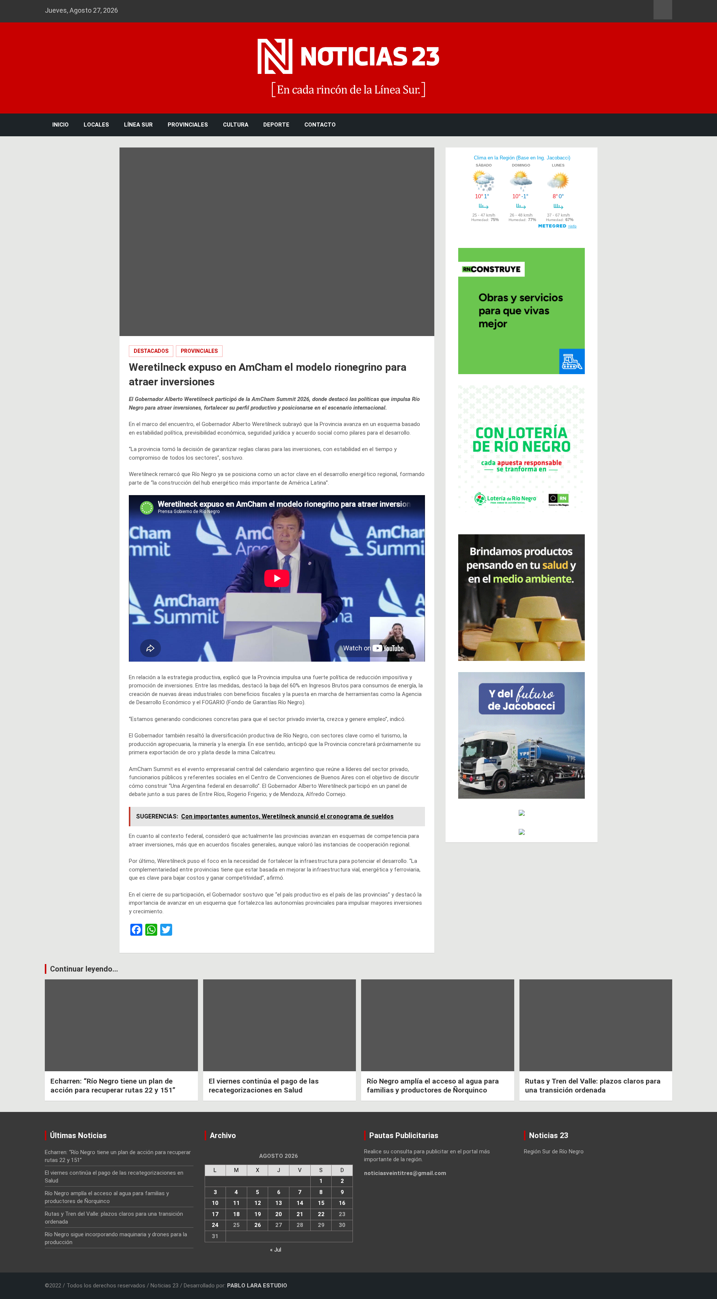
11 (236, 1203)
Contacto (320, 124)
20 (278, 1214)
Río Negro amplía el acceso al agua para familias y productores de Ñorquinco (433, 1086)
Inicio (60, 124)
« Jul (275, 1249)
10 (215, 1203)
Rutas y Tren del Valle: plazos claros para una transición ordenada (593, 1086)
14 (300, 1203)
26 (257, 1225)
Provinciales (188, 124)
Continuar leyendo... (84, 968)
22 (321, 1214)
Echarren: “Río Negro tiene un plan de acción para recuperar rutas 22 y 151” (113, 1086)
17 (215, 1214)
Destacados (151, 351)
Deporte (276, 124)
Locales (96, 124)
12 (257, 1203)
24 (215, 1225)
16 (342, 1203)
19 (257, 1214)
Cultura (235, 124)
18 (236, 1214)
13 (278, 1203)
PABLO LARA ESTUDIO (257, 1285)
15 (321, 1203)
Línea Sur (138, 124)
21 (300, 1214)
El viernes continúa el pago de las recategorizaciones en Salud (264, 1086)
